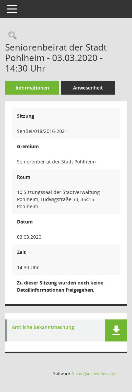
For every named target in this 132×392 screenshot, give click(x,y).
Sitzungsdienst (93, 373)
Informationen (32, 87)
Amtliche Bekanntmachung (43, 327)
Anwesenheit (88, 87)
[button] (116, 330)
